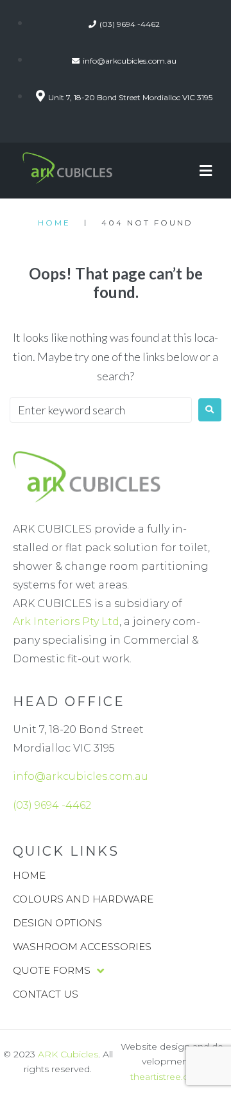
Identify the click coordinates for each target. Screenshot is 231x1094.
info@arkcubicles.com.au (80, 776)
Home (54, 222)
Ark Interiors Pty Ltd (66, 621)
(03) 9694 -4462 (52, 805)
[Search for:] (101, 410)
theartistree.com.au (173, 1076)
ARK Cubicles (68, 1054)
